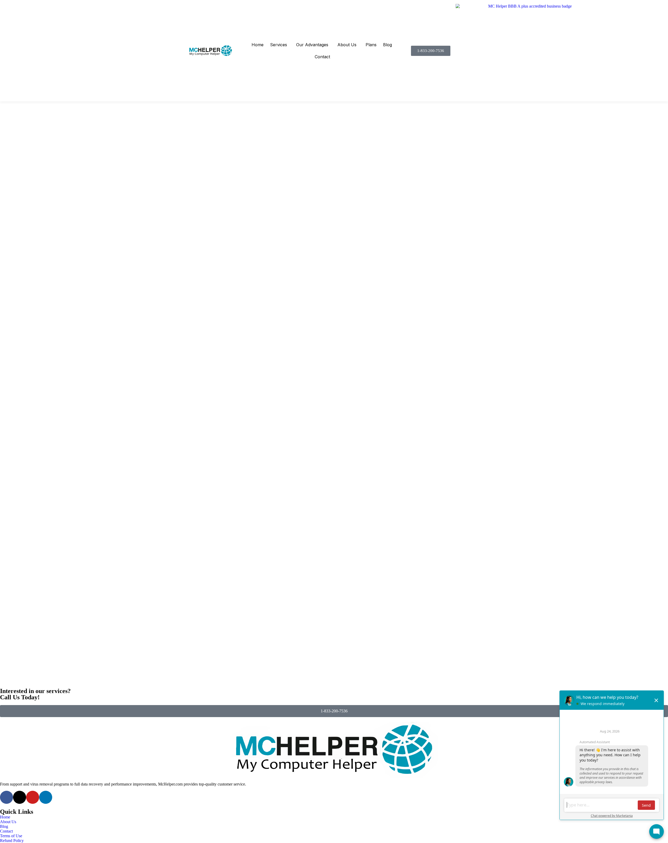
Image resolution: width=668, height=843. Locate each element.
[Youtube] (32, 797)
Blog (387, 44)
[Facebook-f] (6, 797)
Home (258, 44)
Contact (322, 56)
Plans (371, 44)
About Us (346, 44)
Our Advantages (312, 44)
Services (278, 44)
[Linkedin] (45, 797)
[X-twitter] (19, 797)
